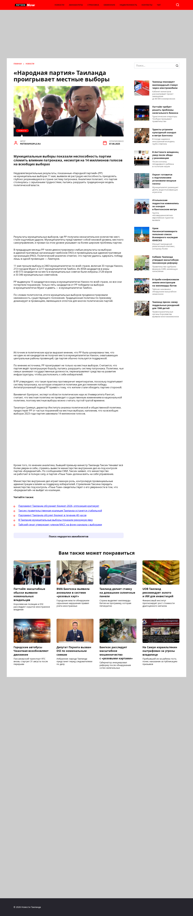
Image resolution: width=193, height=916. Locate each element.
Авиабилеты (76, 4)
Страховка (93, 4)
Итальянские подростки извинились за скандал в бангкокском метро (165, 205)
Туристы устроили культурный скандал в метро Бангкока (164, 132)
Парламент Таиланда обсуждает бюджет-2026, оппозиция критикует (58, 506)
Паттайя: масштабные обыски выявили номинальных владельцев (29, 594)
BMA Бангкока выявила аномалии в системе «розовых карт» (73, 592)
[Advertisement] (96, 36)
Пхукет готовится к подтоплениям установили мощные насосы (164, 179)
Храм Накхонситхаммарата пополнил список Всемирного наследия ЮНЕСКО (165, 234)
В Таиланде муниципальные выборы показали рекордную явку (55, 520)
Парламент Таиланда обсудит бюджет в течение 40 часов (52, 515)
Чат (159, 4)
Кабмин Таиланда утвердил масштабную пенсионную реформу (165, 259)
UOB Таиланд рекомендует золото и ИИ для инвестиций (157, 592)
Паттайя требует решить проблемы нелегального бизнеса (165, 109)
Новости (59, 4)
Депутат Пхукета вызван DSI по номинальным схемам (74, 650)
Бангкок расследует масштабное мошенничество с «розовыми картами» (116, 652)
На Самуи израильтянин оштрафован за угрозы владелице (159, 650)
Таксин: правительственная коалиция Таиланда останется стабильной (60, 510)
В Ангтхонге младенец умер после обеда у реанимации (165, 155)
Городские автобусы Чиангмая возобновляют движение (31, 650)
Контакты (147, 4)
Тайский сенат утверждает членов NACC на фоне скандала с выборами (60, 524)
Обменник (109, 4)
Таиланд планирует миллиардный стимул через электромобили (165, 84)
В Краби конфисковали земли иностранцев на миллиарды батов (165, 282)
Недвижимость (128, 4)
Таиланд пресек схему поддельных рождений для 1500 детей (165, 305)
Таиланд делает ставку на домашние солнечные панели (117, 592)
